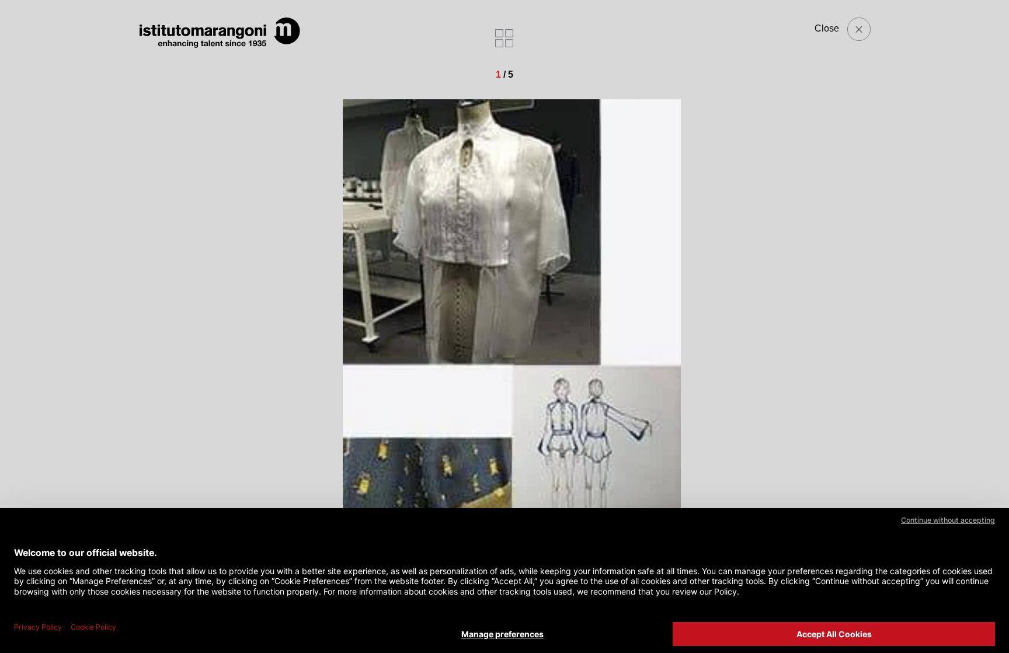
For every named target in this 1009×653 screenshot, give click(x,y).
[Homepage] (220, 33)
